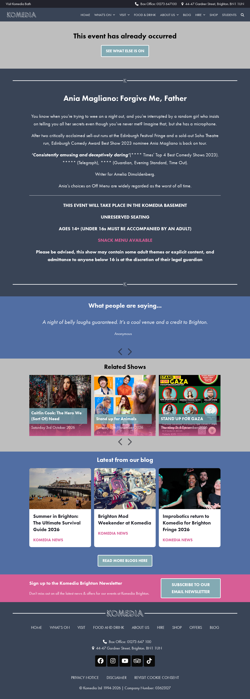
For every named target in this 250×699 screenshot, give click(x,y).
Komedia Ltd (92, 687)
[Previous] (121, 352)
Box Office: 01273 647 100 (130, 641)
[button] (242, 14)
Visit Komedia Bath (18, 4)
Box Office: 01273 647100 (158, 4)
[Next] (129, 352)
